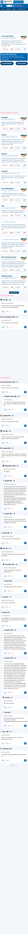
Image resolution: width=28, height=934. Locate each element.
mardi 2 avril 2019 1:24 (8, 715)
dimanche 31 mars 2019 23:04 (7, 600)
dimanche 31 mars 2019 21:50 (10, 484)
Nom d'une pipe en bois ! (9, 257)
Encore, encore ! (14, 292)
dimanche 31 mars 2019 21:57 (7, 551)
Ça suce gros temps (7, 36)
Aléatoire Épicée (21, 9)
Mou (2, 206)
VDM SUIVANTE (21, 63)
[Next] (16, 765)
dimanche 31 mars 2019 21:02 (7, 303)
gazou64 (5, 533)
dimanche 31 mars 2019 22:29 (10, 567)
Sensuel (3, 135)
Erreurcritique (8, 564)
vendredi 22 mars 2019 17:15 (7, 419)
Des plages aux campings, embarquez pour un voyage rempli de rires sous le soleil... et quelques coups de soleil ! (13, 57)
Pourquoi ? (4, 171)
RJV (6, 697)
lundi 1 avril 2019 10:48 (8, 661)
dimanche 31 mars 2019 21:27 (7, 451)
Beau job (4, 154)
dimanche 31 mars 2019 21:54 (7, 536)
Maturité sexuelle (6, 276)
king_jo (5, 731)
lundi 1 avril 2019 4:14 (8, 633)
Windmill (7, 480)
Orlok (4, 548)
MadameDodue (9, 466)
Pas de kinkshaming (7, 188)
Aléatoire (8, 9)
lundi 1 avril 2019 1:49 (5, 615)
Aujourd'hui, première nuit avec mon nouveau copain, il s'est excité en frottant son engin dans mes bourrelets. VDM (13, 195)
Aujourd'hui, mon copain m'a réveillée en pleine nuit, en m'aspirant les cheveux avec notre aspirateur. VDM (13, 178)
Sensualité (4, 117)
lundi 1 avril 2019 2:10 (5, 735)
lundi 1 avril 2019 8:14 (8, 399)
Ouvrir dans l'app (18, 1)
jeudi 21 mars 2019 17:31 (6, 320)
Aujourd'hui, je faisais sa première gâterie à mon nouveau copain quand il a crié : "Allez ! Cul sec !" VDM (12, 124)
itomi (4, 300)
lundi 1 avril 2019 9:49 (8, 517)
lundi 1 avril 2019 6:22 (5, 752)
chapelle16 (5, 415)
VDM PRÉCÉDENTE (7, 63)
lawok (4, 597)
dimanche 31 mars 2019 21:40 (10, 469)
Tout (2, 9)
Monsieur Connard (9, 396)
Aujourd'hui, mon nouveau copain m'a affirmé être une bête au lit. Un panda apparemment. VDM (13, 211)
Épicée (13, 9)
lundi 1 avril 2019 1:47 (8, 584)
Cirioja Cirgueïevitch (8, 317)
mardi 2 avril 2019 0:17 (8, 700)
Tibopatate (8, 630)
